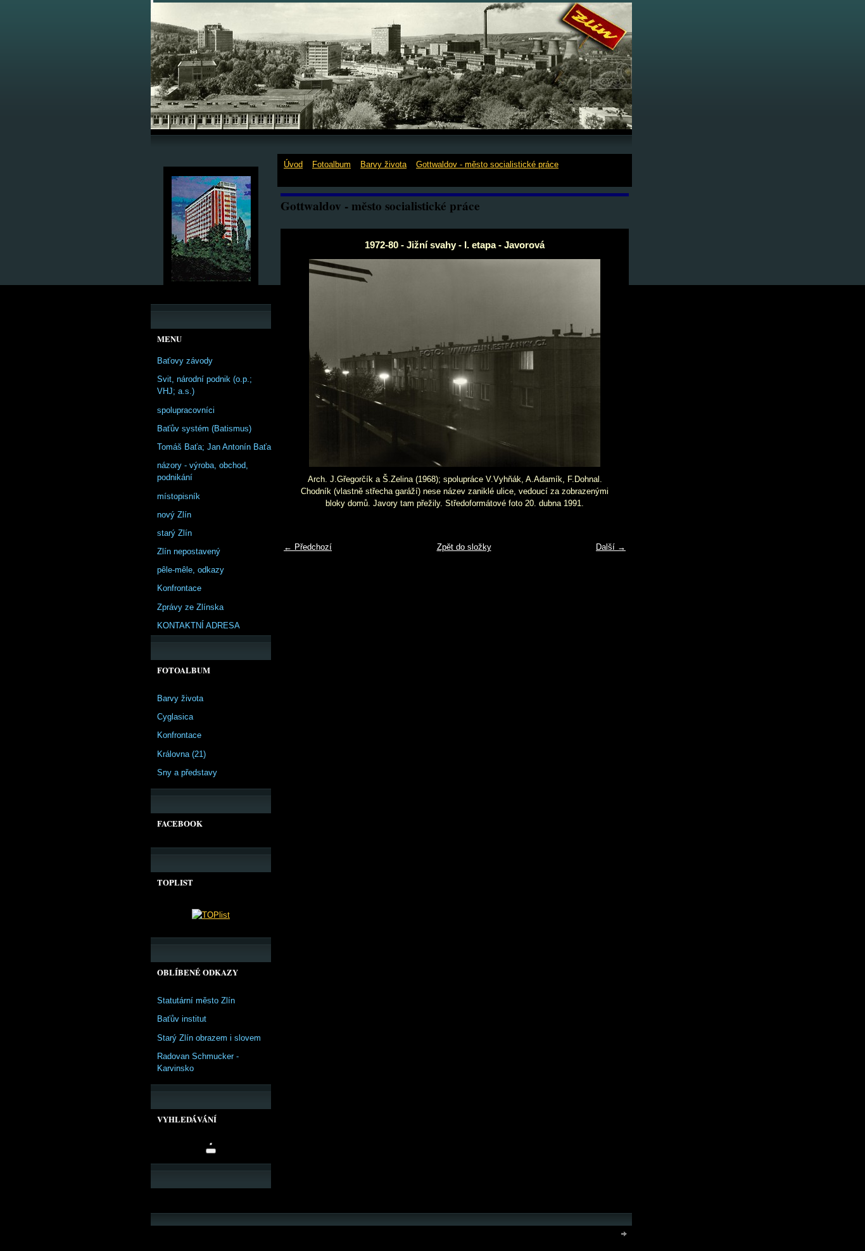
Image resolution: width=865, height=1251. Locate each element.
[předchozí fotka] (301, 363)
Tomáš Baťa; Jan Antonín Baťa (214, 447)
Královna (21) (181, 754)
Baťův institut (181, 1019)
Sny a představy (187, 772)
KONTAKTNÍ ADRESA (198, 625)
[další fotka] (608, 363)
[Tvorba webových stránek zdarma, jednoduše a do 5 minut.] (624, 1233)
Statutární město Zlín (196, 1000)
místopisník (178, 496)
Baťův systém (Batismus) (204, 428)
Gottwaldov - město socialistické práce (487, 164)
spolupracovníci (186, 410)
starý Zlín (174, 533)
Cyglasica (175, 716)
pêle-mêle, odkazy (190, 570)
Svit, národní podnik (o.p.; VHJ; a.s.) (204, 385)
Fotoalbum (331, 164)
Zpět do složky (464, 547)
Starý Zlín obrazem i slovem (209, 1038)
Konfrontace (179, 588)
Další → (611, 547)
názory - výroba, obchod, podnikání (202, 471)
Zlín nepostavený (188, 551)
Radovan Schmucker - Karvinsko (198, 1062)
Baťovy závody (185, 360)
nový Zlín (174, 514)
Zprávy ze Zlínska (190, 607)
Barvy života (383, 164)
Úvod (293, 164)
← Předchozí (308, 547)
